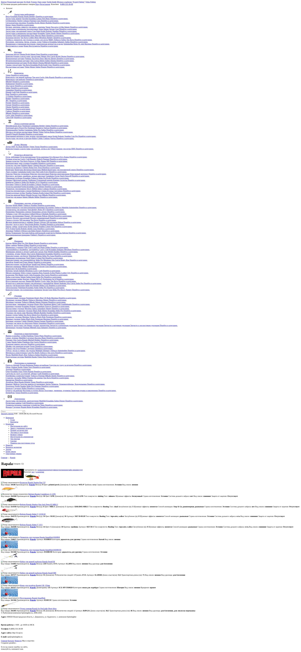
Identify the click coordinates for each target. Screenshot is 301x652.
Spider (48, 247)
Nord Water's (31, 258)
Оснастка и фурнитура (23, 155)
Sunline (21, 130)
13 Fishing (10, 96)
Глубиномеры (11, 21)
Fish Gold (16, 36)
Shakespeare (10, 84)
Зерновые (9, 231)
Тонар (48, 27)
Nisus (42, 405)
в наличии (40, 472)
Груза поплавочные (28, 157)
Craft (24, 403)
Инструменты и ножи (14, 46)
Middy (51, 40)
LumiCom (36, 247)
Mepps (15, 243)
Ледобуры (10, 382)
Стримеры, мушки (13, 254)
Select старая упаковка (30, 273)
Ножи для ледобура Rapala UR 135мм (35, 585)
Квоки (8, 25)
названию (41, 470)
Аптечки (9, 369)
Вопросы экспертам (14, 447)
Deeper (62, 401)
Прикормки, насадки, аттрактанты (28, 203)
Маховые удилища (13, 319)
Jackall (16, 271)
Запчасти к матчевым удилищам (117, 325)
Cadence (9, 111)
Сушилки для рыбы (13, 378)
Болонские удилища (14, 317)
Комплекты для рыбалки (15, 79)
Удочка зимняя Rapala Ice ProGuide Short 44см (38, 609)
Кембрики (36, 191)
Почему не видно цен (19, 430)
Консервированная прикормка (18, 235)
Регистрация (45, 4)
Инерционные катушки (15, 59)
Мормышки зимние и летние (17, 252)
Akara (13, 25)
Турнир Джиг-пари (38, 2)
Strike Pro (37, 130)
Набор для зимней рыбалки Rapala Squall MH (38, 573)
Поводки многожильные (60, 174)
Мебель (16, 384)
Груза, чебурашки (13, 157)
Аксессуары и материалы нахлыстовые (21, 33)
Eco (39, 315)
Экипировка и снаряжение (25, 363)
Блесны (9, 243)
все (33, 472)
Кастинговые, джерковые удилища (20, 304)
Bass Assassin (44, 273)
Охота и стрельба (12, 365)
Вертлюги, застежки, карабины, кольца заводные (25, 176)
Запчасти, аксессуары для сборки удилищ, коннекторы (28, 325)
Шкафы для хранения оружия (17, 346)
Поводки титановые (21, 174)
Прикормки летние (39, 212)
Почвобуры (10, 393)
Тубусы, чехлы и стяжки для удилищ (20, 351)
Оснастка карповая (13, 187)
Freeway (31, 161)
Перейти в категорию (44, 17)
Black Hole (37, 311)
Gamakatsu (34, 126)
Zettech (40, 159)
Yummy (69, 290)
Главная (4, 641)
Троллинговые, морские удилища (19, 311)
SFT (44, 210)
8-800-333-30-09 (66, 4)
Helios (42, 286)
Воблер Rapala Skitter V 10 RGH (33, 514)
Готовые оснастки (13, 159)
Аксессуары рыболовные (24, 14)
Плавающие (16, 233)
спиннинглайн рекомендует (71, 470)
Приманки (18, 241)
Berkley (32, 17)
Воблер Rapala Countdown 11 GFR (42, 494)
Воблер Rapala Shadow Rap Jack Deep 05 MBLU (39, 505)
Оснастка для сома (13, 165)
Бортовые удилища (13, 321)
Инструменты (34, 46)
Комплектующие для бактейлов (18, 264)
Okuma (23, 54)
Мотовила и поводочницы (16, 353)
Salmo (63, 40)
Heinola (27, 382)
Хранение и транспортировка (26, 334)
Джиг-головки (11, 172)
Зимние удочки (12, 315)
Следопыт (30, 338)
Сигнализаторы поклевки (16, 23)
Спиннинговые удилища (16, 298)
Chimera (36, 165)
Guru (38, 21)
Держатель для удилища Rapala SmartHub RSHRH (40, 537)
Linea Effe (10, 118)
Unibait (32, 214)
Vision (48, 33)
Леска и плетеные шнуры (24, 124)
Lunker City (66, 273)
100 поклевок (23, 214)
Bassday (33, 159)
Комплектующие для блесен (17, 256)
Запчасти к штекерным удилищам (64, 325)
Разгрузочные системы (15, 357)
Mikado (8, 113)
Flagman (33, 21)
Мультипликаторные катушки (18, 61)
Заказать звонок (7, 414)
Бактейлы (9, 262)
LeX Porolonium (45, 279)
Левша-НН (30, 281)
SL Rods (27, 2)
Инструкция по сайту (19, 426)
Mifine (37, 197)
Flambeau (30, 336)
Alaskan (14, 367)
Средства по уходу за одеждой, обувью (21, 374)
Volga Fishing (90, 2)
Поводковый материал (79, 174)
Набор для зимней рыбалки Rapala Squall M (37, 562)
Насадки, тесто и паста (15, 224)
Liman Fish (40, 19)
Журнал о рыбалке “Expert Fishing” (71, 2)
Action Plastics (55, 273)
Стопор (44, 191)
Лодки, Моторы (20, 145)
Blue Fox (21, 243)
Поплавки (10, 184)
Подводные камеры (13, 403)
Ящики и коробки (13, 336)
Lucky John (44, 77)
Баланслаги (10, 269)
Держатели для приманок (16, 189)
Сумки (8, 342)
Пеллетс (9, 218)
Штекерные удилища (14, 328)
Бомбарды (10, 182)
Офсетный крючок (20, 180)
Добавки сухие (12, 214)
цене (47, 470)
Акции (8, 449)
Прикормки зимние (23, 212)
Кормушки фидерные (23, 170)
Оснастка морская (13, 195)
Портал (4, 2)
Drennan (44, 302)
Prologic (49, 31)
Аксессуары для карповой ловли (19, 31)
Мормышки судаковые (15, 247)
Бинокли (9, 388)
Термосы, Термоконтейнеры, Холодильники (69, 384)
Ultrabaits (45, 214)
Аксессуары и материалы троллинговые (22, 29)
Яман (47, 19)
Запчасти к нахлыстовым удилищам (145, 325)
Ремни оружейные (41, 365)
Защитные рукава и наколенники (84, 391)
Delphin (24, 165)
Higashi (8, 92)
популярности (54, 470)
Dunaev (27, 216)
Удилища (18, 296)
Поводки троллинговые (40, 174)
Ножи (26, 46)
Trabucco (57, 40)
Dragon (44, 67)
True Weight (48, 252)
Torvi (30, 367)
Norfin (20, 367)
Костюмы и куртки (31, 391)
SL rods (81, 44)
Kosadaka (14, 17)
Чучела (23, 365)
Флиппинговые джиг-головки (18, 163)
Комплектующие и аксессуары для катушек (23, 56)
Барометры (10, 380)
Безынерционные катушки (16, 63)
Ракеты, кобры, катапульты (16, 227)
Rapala (21, 17)
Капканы (30, 365)
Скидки (13, 441)
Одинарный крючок (45, 180)
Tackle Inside (52, 2)
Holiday (37, 340)
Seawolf (68, 176)
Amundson (10, 90)
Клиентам (10, 424)
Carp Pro (74, 136)
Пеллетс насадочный (21, 218)
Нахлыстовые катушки (15, 67)
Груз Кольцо (54, 157)
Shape (42, 247)
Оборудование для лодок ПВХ (63, 149)
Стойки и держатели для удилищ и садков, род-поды (27, 40)
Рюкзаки (9, 340)
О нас (12, 420)
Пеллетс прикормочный (40, 218)
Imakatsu (60, 250)
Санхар (41, 252)
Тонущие (25, 233)
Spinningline (25, 36)
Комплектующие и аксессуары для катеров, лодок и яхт (28, 149)
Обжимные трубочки (14, 178)
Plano (41, 336)
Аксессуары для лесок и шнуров (19, 138)
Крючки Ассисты (60, 180)
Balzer (52, 132)
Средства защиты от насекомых (33, 384)
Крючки (9, 180)
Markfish (65, 208)
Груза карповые (42, 157)
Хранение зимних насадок (16, 344)
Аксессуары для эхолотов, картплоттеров (22, 401)
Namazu (28, 59)
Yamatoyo (40, 128)
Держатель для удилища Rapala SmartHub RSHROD (40, 550)
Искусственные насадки (15, 281)
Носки (41, 391)
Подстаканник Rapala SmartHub (32, 598)
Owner (57, 176)
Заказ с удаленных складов (21, 428)
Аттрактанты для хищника (16, 210)
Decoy (29, 189)
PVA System (10, 229)
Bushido (49, 23)
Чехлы (8, 355)
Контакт (43, 165)
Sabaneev (61, 42)
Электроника (19, 399)
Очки (8, 372)
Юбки (27, 245)
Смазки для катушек (14, 65)
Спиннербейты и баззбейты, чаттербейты (22, 250)
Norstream (26, 126)
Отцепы (9, 36)
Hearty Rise (65, 260)
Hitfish (35, 189)
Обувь (8, 367)
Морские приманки (13, 266)
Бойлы (8, 233)
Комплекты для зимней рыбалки (19, 77)
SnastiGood (18, 262)
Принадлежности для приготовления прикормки (25, 208)
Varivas (47, 128)
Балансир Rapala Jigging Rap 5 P (32, 483)
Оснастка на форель (14, 168)
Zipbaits (22, 271)
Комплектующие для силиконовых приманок (24, 290)
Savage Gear (54, 29)
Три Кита (24, 38)
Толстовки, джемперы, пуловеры (57, 391)
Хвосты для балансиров (15, 286)
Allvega (51, 216)
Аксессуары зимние (14, 19)
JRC (7, 101)
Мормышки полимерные (16, 258)
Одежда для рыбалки (14, 391)
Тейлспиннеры (12, 288)
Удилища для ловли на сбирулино (19, 323)
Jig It (17, 269)
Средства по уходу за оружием (61, 365)
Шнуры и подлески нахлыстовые (19, 132)
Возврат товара (16, 435)
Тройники (32, 180)
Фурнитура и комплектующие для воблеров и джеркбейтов (29, 283)
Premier (8, 103)
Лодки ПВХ (10, 147)
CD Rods (47, 298)
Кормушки (10, 170)
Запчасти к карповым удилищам (91, 325)
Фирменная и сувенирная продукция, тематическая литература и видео (34, 44)
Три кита (54, 27)
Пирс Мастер (35, 36)
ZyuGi (46, 172)
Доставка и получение (19, 432)
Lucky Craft (25, 159)
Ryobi (28, 54)
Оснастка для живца (14, 197)
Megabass (43, 38)
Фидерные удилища (14, 300)
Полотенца (10, 386)
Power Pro (23, 128)
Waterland (33, 256)
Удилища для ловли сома (16, 313)
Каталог (11, 641)
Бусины (50, 191)
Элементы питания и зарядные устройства (23, 405)
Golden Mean (33, 38)
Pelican (38, 214)
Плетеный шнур (12, 128)
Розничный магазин (15, 2)
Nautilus (55, 31)
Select (40, 189)
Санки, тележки (12, 338)
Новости (9, 445)
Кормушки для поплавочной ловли (62, 170)
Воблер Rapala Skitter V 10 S (31, 525)
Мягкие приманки (13, 273)
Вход (37, 4)
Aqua (52, 256)
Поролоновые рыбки (14, 279)
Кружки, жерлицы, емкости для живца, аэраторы (25, 27)
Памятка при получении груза (22, 443)
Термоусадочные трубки (15, 193)
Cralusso (26, 21)
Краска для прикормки (15, 216)
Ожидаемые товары (14, 454)
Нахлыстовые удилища (15, 309)
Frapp (25, 262)
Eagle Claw (47, 65)
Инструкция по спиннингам (21, 437)
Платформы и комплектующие (18, 376)
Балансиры (10, 275)
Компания (10, 418)
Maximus (88, 44)
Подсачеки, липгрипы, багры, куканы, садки (24, 42)
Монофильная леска (14, 126)
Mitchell (47, 63)
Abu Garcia (51, 56)
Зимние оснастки (13, 161)
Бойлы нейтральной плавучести (42, 233)
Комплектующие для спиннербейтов (20, 260)
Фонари (9, 407)
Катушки (18, 52)
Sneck (62, 176)
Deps (45, 357)
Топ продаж (15, 439)
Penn (38, 54)
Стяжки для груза (13, 348)
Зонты (48, 384)
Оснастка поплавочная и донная (19, 191)
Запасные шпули (12, 54)
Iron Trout (38, 168)
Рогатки (9, 205)
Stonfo (26, 17)
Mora (16, 382)
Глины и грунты (12, 220)
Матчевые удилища (13, 302)
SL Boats (19, 147)
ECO (38, 182)
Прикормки (10, 212)
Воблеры (9, 271)
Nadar (36, 288)
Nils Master (29, 243)
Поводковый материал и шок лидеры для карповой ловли (29, 136)
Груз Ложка (64, 157)
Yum (30, 210)
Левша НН (45, 161)
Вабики (21, 245)
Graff (39, 374)
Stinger (43, 23)
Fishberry (17, 231)
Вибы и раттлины (13, 277)
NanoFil (9, 134)
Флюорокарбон (12, 130)
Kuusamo (37, 275)
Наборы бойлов (61, 233)
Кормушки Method (40, 170)
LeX (47, 286)
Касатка (38, 338)
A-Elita (61, 27)
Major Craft (56, 304)
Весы (8, 17)
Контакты (14, 422)
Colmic (40, 138)
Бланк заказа (11, 452)
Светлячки (58, 191)
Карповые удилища (13, 306)
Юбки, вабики (11, 245)
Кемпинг (9, 384)
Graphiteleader (66, 304)
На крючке (49, 208)
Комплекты (19, 73)
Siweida (25, 19)
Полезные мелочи (13, 38)
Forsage (9, 105)
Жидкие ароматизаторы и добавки (19, 222)
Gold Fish (16, 92)
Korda (37, 23)
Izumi (33, 277)
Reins (75, 44)
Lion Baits (36, 31)
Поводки (9, 174)
